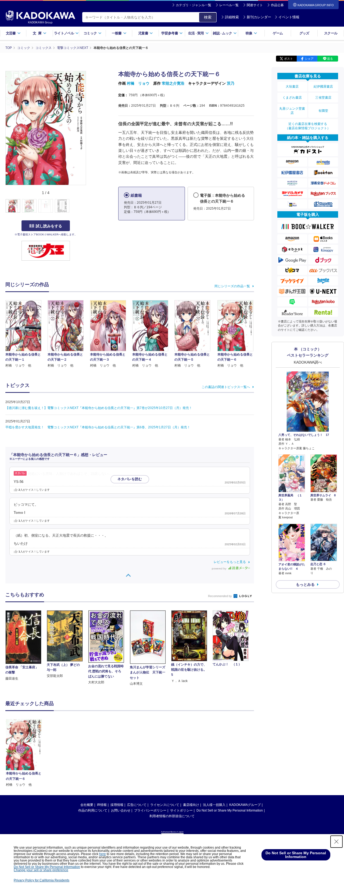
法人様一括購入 (214, 805)
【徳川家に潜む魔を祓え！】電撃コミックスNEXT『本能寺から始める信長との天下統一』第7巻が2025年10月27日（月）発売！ (98, 408)
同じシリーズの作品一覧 (232, 286)
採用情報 (116, 805)
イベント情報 (288, 17)
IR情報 (102, 805)
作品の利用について (92, 810)
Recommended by (220, 596)
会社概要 (86, 805)
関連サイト (255, 5)
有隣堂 (323, 111)
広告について (136, 805)
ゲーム (278, 33)
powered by (219, 568)
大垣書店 (292, 86)
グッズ (304, 33)
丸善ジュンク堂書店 (292, 111)
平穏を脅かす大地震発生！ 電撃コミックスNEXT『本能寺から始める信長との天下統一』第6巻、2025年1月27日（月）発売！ (97, 427)
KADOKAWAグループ (245, 805)
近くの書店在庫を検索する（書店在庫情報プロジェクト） (307, 126)
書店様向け (191, 805)
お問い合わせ (120, 810)
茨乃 (230, 83)
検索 (208, 17)
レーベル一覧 (229, 5)
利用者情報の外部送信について (172, 816)
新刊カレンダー (259, 17)
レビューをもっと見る (230, 562)
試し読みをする (49, 226)
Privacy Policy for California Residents (41, 880)
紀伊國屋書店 (323, 86)
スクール (330, 33)
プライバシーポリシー (150, 810)
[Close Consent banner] (336, 842)
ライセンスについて (164, 805)
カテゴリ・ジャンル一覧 (193, 5)
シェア (309, 58)
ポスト (288, 58)
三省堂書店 (323, 97)
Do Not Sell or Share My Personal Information (229, 810)
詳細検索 (232, 17)
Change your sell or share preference (41, 870)
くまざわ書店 (292, 97)
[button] (89, 206)
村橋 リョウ (138, 83)
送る (330, 58)
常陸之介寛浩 (173, 83)
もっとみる (305, 584)
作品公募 (277, 5)
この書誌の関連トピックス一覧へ (226, 387)
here (102, 854)
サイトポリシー (181, 810)
